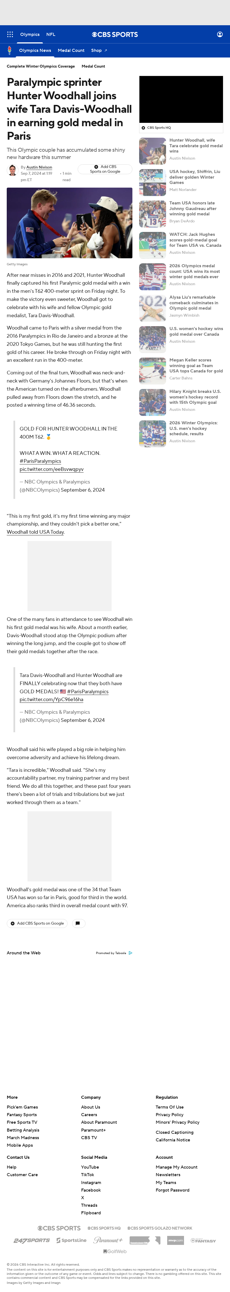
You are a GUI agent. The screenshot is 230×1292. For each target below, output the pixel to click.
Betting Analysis (23, 1130)
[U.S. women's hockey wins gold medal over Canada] (152, 339)
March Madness (23, 1138)
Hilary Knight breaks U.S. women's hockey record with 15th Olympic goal (195, 397)
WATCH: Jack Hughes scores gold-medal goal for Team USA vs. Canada (195, 240)
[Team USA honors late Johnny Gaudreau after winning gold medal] (152, 214)
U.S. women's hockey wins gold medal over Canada (196, 331)
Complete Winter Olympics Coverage (41, 66)
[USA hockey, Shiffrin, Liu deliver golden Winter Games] (152, 182)
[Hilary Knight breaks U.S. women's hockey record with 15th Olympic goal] (152, 402)
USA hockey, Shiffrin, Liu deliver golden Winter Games (194, 177)
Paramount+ (93, 1130)
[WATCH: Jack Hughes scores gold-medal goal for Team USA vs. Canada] (152, 245)
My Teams (166, 1182)
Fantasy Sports (22, 1115)
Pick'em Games (22, 1107)
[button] (10, 34)
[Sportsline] (72, 1239)
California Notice (173, 1140)
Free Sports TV (22, 1122)
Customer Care (22, 1175)
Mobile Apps (20, 1145)
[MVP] (175, 1238)
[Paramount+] (108, 1239)
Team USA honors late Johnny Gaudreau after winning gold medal (193, 208)
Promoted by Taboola (111, 953)
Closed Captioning (175, 1132)
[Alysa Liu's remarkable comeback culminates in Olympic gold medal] (152, 308)
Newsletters (168, 1175)
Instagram (91, 1182)
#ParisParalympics (40, 461)
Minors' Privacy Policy (177, 1122)
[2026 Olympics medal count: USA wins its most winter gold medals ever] (152, 276)
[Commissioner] (145, 1238)
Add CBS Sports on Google (105, 169)
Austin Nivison (39, 167)
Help (12, 1167)
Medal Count (93, 66)
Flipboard (91, 1213)
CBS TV (89, 1138)
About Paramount (99, 1122)
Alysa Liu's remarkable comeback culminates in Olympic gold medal (193, 302)
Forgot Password (173, 1190)
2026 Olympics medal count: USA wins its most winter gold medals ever (194, 271)
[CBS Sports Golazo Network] (159, 1227)
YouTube (90, 1167)
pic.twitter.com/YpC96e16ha (51, 699)
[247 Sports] (31, 1239)
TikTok (87, 1175)
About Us (90, 1107)
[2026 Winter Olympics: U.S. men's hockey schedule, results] (152, 433)
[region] (181, 99)
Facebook (91, 1190)
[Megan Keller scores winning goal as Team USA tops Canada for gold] (152, 371)
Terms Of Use (170, 1107)
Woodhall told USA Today (35, 532)
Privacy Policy (169, 1115)
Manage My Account (176, 1167)
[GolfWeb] (115, 1251)
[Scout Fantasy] (204, 1240)
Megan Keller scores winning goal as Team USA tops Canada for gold (196, 365)
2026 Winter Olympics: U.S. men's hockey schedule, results (193, 428)
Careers (89, 1115)
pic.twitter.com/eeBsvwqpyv (52, 469)
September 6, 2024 (83, 490)
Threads (89, 1205)
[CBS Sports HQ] (104, 1227)
